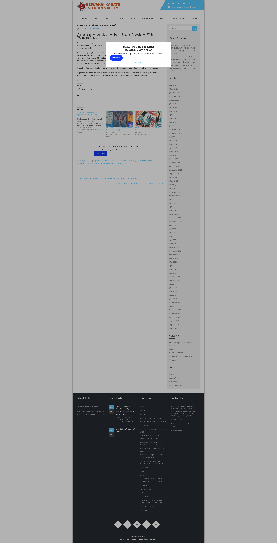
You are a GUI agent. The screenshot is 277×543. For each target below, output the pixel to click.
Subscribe (116, 58)
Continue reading (138, 63)
